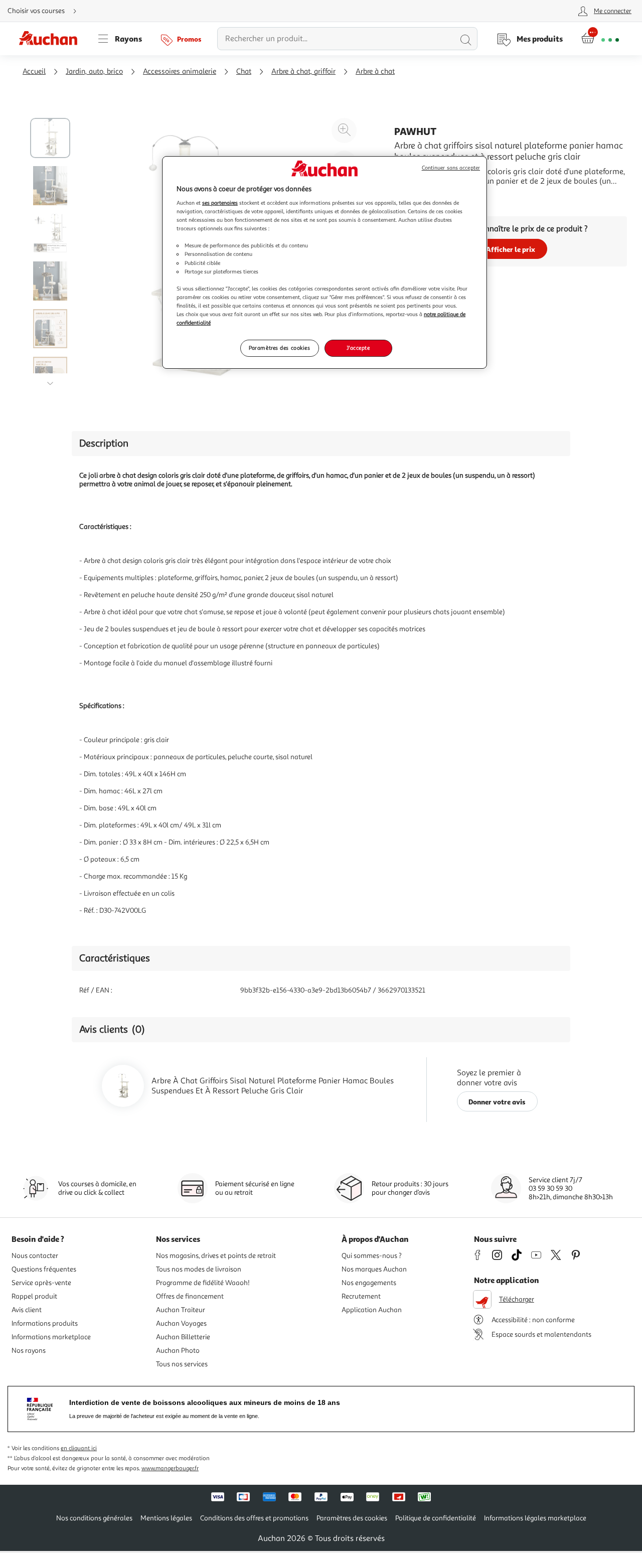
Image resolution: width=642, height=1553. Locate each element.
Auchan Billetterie (183, 1337)
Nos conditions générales (94, 1518)
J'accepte (358, 347)
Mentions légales (166, 1518)
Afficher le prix (510, 249)
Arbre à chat (375, 71)
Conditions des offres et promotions (254, 1518)
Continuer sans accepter (451, 168)
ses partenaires (220, 202)
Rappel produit (34, 1296)
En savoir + (413, 196)
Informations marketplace (51, 1337)
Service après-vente (41, 1283)
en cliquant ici (79, 1448)
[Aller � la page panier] (600, 38)
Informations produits (45, 1323)
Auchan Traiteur (180, 1310)
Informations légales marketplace (535, 1518)
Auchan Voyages (181, 1323)
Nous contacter (35, 1255)
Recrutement (361, 1296)
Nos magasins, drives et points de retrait (216, 1255)
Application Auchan (372, 1310)
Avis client (27, 1310)
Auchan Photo (178, 1350)
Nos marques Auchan (374, 1269)
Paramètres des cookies (279, 347)
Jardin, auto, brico (94, 71)
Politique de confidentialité (435, 1518)
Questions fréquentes (44, 1269)
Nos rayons (29, 1350)
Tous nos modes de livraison (198, 1269)
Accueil (34, 71)
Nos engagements (369, 1283)
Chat (243, 71)
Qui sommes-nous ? (372, 1255)
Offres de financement (190, 1296)
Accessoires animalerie (179, 71)
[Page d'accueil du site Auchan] (51, 38)
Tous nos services (182, 1364)
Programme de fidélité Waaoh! (203, 1283)
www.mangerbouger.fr (170, 1468)
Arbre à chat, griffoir (303, 71)
